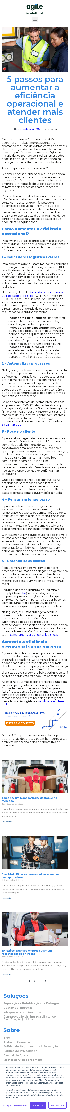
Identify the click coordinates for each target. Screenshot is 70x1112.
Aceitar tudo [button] (37, 1105)
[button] (35, 19)
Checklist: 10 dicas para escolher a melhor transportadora (30, 876)
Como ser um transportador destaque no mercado (29, 800)
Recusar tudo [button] (57, 1105)
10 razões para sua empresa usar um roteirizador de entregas (27, 952)
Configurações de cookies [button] (15, 1105)
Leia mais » (7, 822)
